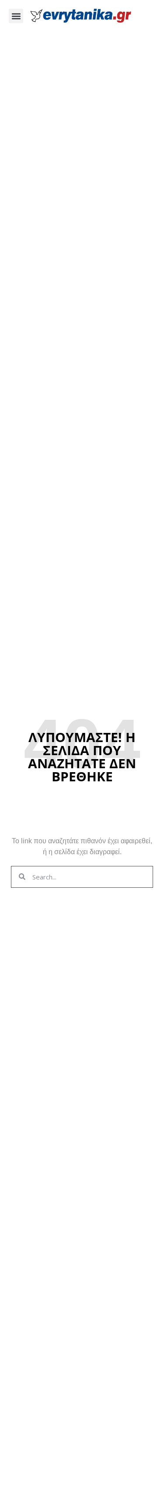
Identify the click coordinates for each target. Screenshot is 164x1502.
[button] (16, 16)
